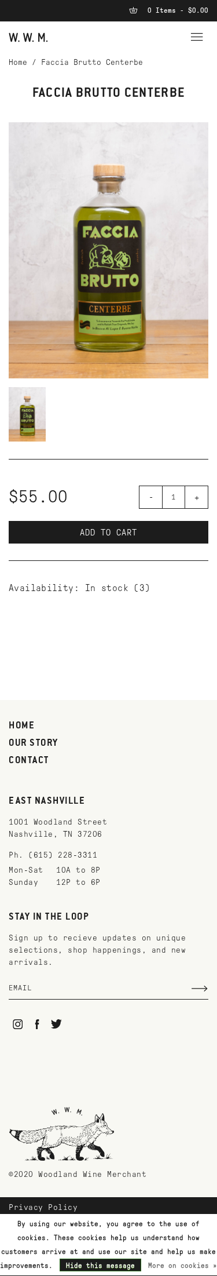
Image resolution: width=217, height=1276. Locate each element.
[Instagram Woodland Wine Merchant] (17, 1024)
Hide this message (100, 1266)
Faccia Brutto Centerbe (92, 62)
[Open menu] (196, 35)
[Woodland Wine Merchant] (28, 36)
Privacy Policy (43, 1207)
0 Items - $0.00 (176, 10)
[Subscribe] (199, 988)
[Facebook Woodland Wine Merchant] (37, 1024)
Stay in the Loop (49, 917)
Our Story (33, 743)
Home (18, 62)
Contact (29, 761)
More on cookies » (182, 1266)
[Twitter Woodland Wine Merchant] (56, 1024)
